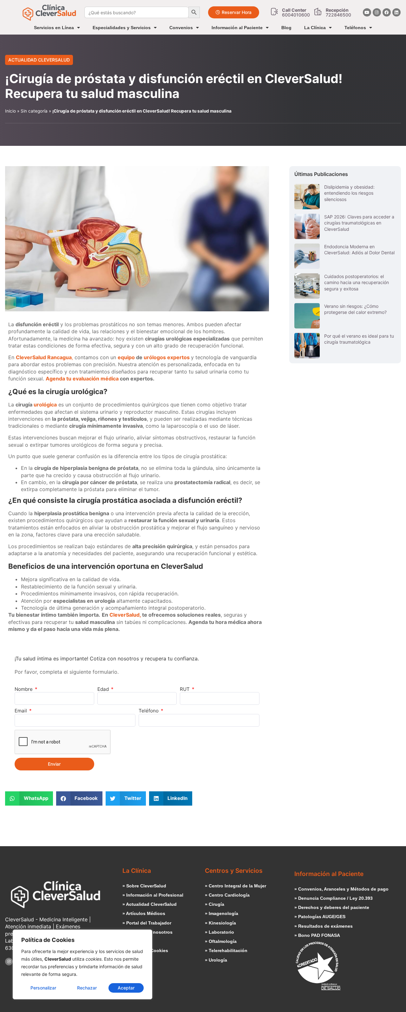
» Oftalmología (221, 941)
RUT (185, 689)
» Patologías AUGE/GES (319, 916)
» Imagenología (221, 913)
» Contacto (134, 941)
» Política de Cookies (145, 950)
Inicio (10, 111)
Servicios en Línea (54, 27)
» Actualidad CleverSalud (149, 904)
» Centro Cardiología (227, 895)
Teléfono (149, 711)
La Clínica (315, 27)
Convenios (181, 27)
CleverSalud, (125, 615)
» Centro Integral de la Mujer (235, 885)
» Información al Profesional (152, 895)
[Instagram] (377, 12)
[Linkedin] (396, 12)
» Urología (216, 960)
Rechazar (87, 987)
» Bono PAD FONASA (317, 935)
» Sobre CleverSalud (144, 885)
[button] (29, 798)
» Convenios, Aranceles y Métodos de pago (341, 889)
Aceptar (126, 987)
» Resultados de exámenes (323, 926)
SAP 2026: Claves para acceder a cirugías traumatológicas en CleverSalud (359, 223)
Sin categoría (34, 111)
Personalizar (43, 987)
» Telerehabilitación (226, 950)
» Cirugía (214, 904)
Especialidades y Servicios (122, 27)
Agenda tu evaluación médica (82, 378)
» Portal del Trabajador (146, 922)
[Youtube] (367, 12)
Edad (103, 689)
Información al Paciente (237, 27)
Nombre (24, 689)
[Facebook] (387, 12)
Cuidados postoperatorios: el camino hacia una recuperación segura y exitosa (356, 282)
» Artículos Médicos (143, 913)
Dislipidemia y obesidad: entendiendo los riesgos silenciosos (349, 193)
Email (21, 711)
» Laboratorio (219, 932)
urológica (45, 404)
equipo (126, 357)
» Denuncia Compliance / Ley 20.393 (333, 898)
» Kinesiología (220, 922)
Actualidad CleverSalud (39, 59)
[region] (82, 964)
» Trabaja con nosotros (147, 932)
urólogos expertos (167, 357)
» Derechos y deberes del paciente (331, 907)
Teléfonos (355, 27)
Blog (286, 27)
